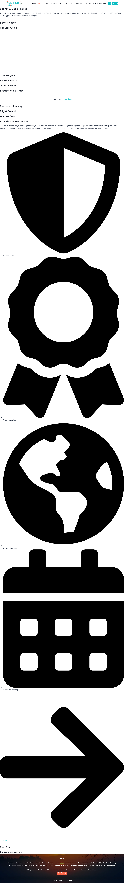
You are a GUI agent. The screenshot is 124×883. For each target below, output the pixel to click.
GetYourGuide (66, 99)
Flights (40, 3)
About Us (36, 870)
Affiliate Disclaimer (72, 870)
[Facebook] (109, 3)
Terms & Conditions (89, 870)
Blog (82, 3)
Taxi (70, 3)
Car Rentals (62, 3)
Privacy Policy (57, 870)
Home (34, 3)
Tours (76, 3)
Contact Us (45, 870)
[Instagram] (116, 3)
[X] (113, 3)
